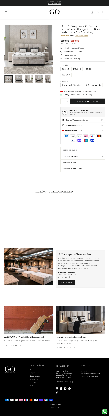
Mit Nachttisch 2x (93, 85)
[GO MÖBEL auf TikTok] (57, 392)
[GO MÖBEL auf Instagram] (57, 388)
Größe (64, 65)
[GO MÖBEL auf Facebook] (61, 388)
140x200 (77, 69)
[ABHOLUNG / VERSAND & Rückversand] (28, 320)
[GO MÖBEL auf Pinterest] (69, 388)
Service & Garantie (72, 169)
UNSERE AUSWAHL (66, 348)
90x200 (65, 69)
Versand (33, 382)
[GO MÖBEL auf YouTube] (65, 388)
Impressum (34, 373)
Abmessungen (69, 162)
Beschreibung (70, 150)
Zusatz (64, 81)
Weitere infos (13, 345)
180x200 (66, 75)
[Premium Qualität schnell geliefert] (80, 320)
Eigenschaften (70, 156)
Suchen (33, 369)
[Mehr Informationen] (102, 120)
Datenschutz (35, 376)
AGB (32, 386)
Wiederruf (34, 379)
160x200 (89, 69)
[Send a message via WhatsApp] (104, 411)
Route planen (68, 282)
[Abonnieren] (71, 382)
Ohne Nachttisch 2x (71, 85)
